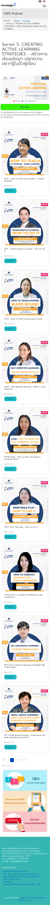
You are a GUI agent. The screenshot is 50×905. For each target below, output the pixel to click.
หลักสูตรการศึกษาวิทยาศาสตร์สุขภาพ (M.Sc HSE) (22, 884)
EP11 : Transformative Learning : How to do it (24, 250)
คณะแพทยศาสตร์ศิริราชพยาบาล (15, 871)
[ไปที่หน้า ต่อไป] (20, 760)
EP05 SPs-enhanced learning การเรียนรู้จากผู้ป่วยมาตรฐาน (24, 666)
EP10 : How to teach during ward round (23, 318)
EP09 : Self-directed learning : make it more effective (25, 387)
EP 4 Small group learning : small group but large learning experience (24, 736)
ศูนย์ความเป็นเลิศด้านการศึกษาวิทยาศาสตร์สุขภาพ (21, 876)
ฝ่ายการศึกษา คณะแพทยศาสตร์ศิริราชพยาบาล (20, 874)
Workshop (7, 881)
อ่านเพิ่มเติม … (10, 190)
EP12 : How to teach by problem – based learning (24, 179)
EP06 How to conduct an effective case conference (23, 596)
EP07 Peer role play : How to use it (21, 526)
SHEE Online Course (12, 879)
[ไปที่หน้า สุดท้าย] (24, 760)
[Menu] (44, 6)
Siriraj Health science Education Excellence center (32, 898)
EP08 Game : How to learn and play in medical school (22, 458)
